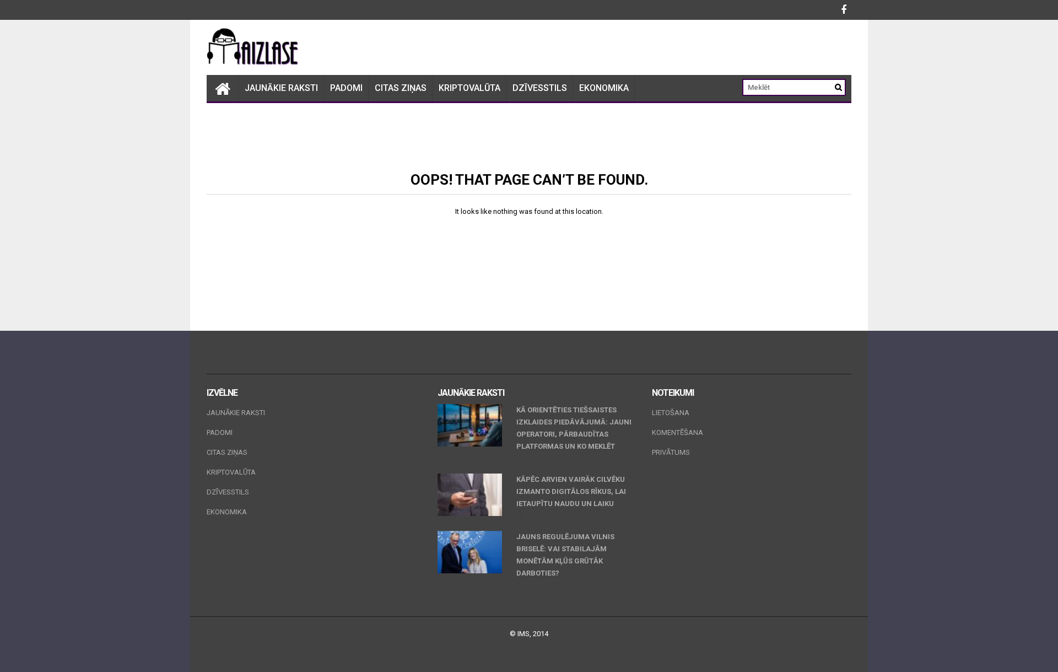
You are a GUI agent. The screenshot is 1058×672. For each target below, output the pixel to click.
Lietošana (670, 412)
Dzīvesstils (539, 88)
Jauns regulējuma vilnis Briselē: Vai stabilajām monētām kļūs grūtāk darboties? (565, 555)
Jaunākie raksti (281, 88)
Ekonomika (604, 88)
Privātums (671, 452)
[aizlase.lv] (223, 88)
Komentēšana (677, 432)
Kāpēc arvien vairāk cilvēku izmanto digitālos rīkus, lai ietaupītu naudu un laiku (571, 491)
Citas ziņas (401, 88)
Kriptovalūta (469, 88)
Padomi (346, 88)
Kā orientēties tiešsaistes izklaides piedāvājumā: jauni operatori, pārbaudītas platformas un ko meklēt (573, 428)
